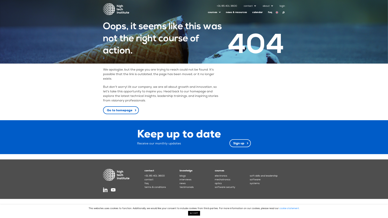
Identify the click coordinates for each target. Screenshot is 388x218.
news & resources (236, 12)
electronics (221, 175)
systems (255, 183)
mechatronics (222, 179)
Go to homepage (119, 110)
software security (225, 187)
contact (248, 5)
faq (270, 12)
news (183, 183)
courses (212, 12)
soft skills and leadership (264, 175)
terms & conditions (155, 187)
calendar (257, 12)
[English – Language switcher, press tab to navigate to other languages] (277, 12)
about (266, 5)
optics (218, 183)
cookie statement (289, 208)
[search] (283, 12)
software (255, 179)
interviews (185, 179)
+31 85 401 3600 (227, 5)
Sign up (238, 143)
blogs (183, 175)
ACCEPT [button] (194, 213)
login (282, 5)
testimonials (187, 187)
